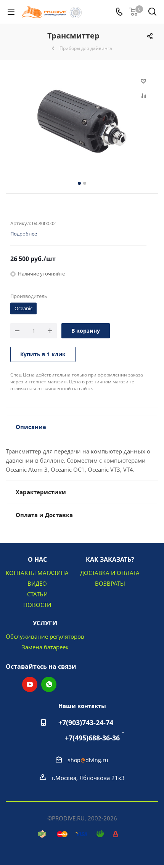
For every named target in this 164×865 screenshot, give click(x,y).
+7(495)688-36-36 (92, 737)
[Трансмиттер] (82, 121)
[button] (25, 858)
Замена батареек (45, 647)
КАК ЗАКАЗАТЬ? (110, 559)
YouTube (29, 684)
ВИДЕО (37, 583)
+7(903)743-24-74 (85, 722)
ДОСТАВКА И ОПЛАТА (110, 573)
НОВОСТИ (37, 605)
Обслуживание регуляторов (45, 636)
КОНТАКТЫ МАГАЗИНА (37, 573)
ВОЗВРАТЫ (110, 583)
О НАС (37, 559)
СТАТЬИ (37, 594)
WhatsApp (48, 684)
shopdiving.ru (88, 760)
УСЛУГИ (45, 623)
